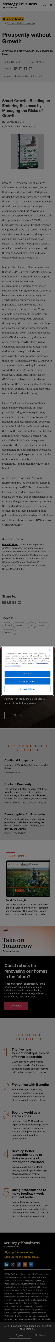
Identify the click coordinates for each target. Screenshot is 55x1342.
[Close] (49, 650)
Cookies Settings (27, 689)
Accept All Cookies (27, 681)
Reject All (27, 674)
